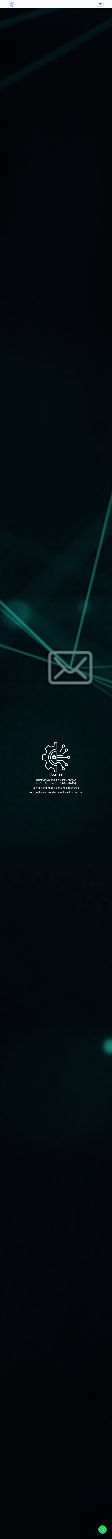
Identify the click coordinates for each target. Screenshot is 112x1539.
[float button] (102, 1529)
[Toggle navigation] (100, 4)
